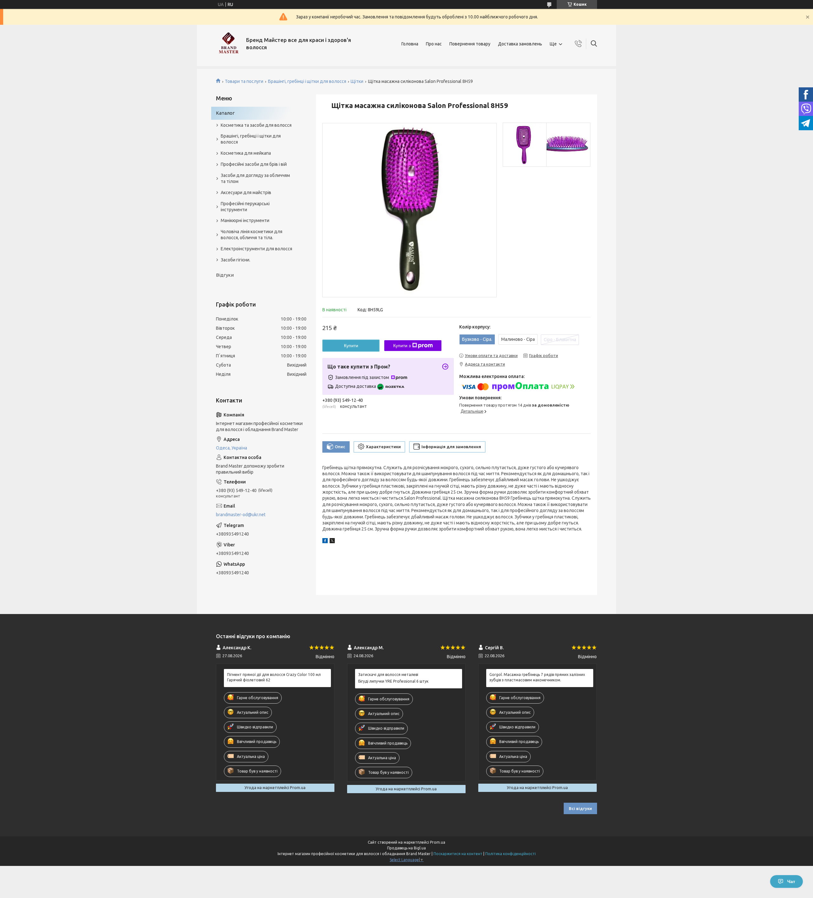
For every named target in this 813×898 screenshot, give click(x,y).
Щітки (357, 81)
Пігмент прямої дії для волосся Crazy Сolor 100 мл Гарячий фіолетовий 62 (274, 677)
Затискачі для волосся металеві (388, 674)
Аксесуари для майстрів (246, 192)
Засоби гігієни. (235, 259)
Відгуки (225, 275)
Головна (409, 43)
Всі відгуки (580, 808)
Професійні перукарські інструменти (245, 206)
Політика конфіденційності (510, 854)
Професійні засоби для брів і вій (254, 164)
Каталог (225, 113)
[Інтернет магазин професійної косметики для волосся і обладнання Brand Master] (228, 44)
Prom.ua (437, 842)
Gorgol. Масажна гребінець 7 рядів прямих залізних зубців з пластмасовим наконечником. (537, 677)
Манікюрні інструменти (245, 220)
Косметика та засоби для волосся (256, 125)
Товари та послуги (244, 81)
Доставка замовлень (520, 43)
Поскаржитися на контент (457, 854)
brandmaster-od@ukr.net (240, 514)
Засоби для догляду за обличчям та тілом (255, 178)
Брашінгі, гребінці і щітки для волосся (307, 81)
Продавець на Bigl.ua (406, 848)
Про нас (434, 43)
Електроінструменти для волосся (256, 248)
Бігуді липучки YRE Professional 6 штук (393, 681)
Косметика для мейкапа (246, 153)
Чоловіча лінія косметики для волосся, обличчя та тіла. (251, 234)
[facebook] (325, 541)
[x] (332, 541)
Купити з (402, 345)
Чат (791, 881)
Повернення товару (469, 43)
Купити (351, 345)
